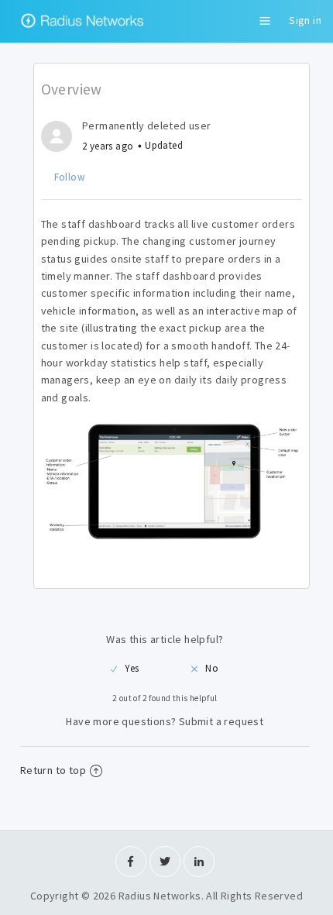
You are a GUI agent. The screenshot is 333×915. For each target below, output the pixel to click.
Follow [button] (69, 177)
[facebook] (130, 861)
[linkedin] (199, 861)
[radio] (125, 668)
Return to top (53, 770)
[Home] (85, 31)
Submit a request (221, 721)
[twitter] (164, 861)
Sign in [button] (305, 20)
